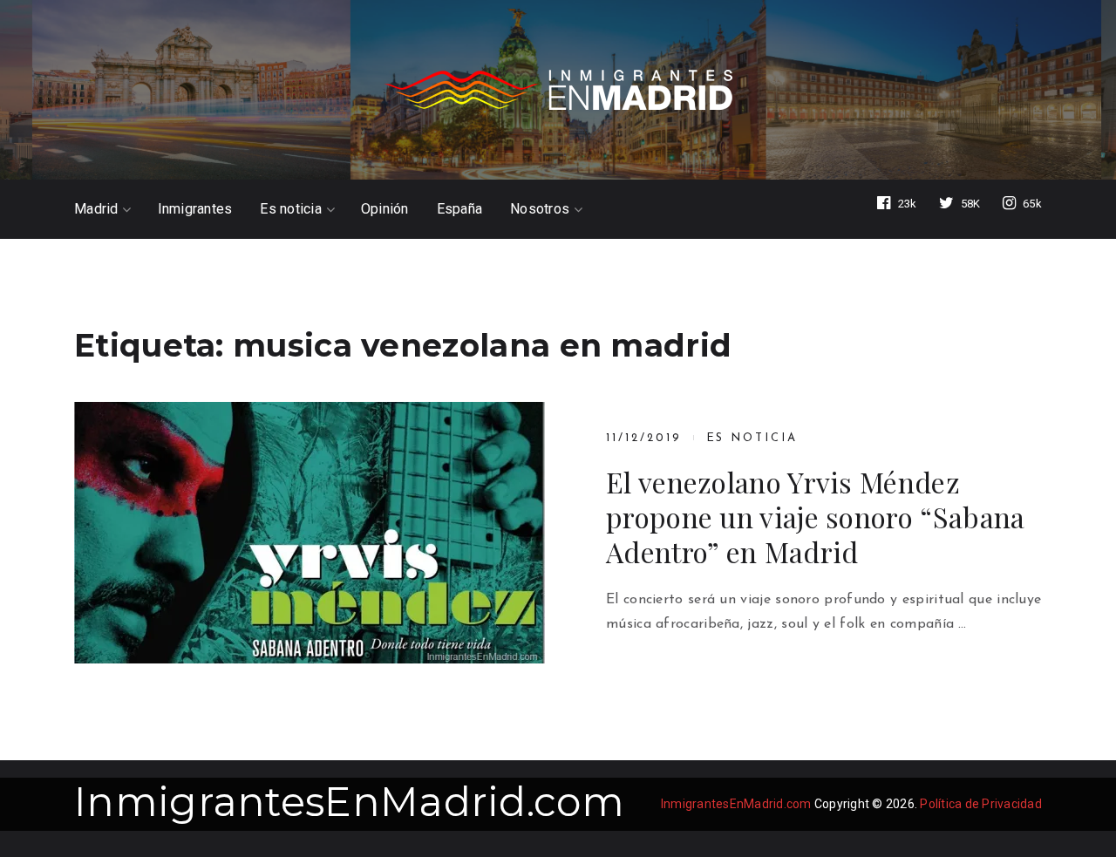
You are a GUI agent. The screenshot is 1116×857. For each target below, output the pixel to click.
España (460, 209)
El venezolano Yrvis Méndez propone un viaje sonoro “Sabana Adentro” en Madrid (815, 517)
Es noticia (291, 209)
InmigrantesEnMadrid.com (349, 801)
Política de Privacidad (981, 804)
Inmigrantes (195, 209)
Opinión (385, 209)
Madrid (96, 209)
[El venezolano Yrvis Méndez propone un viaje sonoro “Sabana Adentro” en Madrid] (309, 532)
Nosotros (539, 209)
